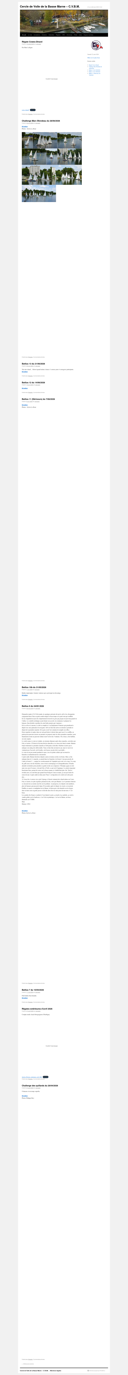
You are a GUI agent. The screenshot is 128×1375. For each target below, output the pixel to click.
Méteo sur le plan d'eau (93, 58)
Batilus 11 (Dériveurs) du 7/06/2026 (38, 399)
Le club (30, 35)
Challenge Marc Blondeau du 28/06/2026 (41, 120)
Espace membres (88, 35)
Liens (80, 35)
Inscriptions (37, 35)
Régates (58, 35)
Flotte (75, 35)
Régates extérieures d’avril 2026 (37, 1008)
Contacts (44, 35)
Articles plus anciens (28, 1364)
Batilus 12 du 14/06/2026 (33, 382)
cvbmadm (38, 44)
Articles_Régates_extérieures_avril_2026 (32, 1077)
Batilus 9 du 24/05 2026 (33, 706)
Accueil (24, 35)
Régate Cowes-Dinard (32, 41)
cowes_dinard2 (25, 110)
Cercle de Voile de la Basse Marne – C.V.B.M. (50, 6)
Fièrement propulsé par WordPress (97, 1370)
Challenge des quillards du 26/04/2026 (40, 1085)
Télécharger (33, 110)
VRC (63, 35)
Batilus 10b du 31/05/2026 (34, 687)
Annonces (69, 35)
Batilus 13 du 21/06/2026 (33, 363)
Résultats (25, 126)
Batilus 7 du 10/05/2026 (33, 989)
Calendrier (51, 35)
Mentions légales (55, 1371)
